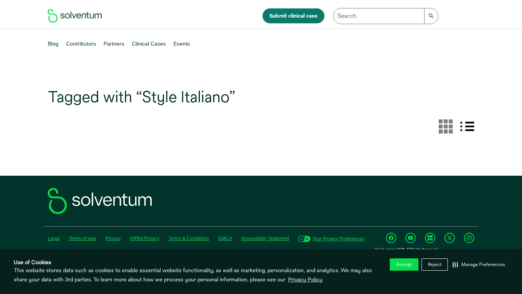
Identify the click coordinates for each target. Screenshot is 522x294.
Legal (54, 238)
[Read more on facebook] (391, 238)
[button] (479, 264)
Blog (53, 44)
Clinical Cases (149, 44)
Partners (114, 44)
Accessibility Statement (265, 238)
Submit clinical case (293, 16)
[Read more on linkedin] (430, 238)
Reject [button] (434, 264)
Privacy (113, 238)
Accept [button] (404, 264)
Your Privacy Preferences (338, 239)
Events (181, 44)
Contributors (81, 44)
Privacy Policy (305, 279)
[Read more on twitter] (449, 238)
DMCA (225, 238)
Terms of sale (82, 238)
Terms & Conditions (189, 238)
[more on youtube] (410, 238)
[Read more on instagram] (469, 238)
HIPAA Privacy (144, 238)
